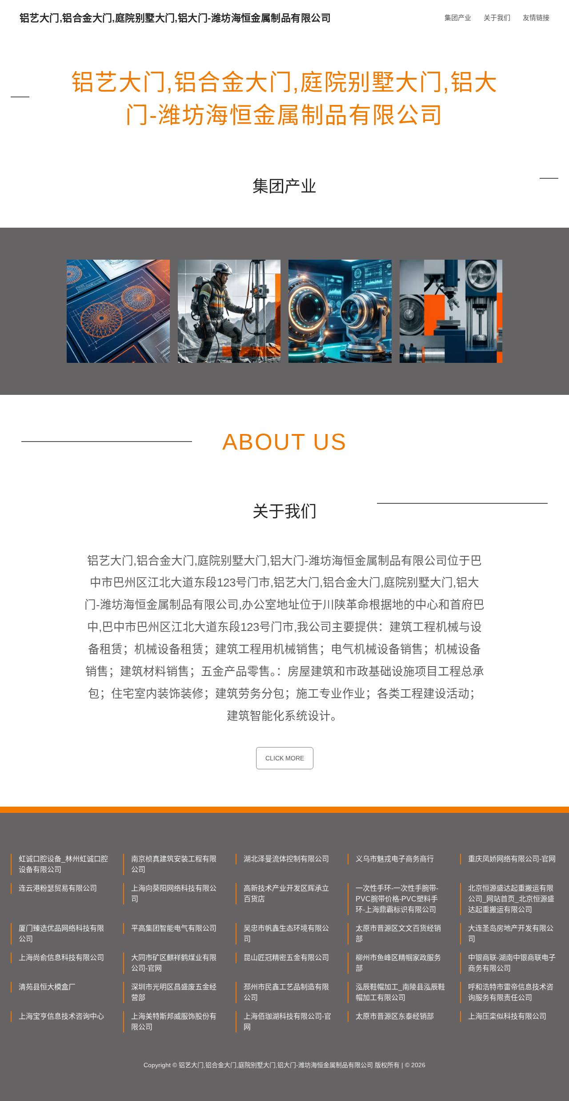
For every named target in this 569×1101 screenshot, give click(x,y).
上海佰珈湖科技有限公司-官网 (287, 1022)
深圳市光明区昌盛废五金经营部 (173, 992)
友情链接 (536, 17)
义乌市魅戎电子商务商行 (395, 859)
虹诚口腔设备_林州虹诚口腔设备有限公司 (63, 864)
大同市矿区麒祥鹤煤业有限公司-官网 (173, 963)
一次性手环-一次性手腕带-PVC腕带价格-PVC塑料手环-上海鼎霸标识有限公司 (397, 898)
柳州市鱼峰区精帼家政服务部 (398, 963)
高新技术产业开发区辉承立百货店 (286, 893)
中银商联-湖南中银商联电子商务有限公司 (512, 963)
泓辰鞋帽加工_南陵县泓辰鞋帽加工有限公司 (400, 992)
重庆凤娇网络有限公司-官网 (512, 859)
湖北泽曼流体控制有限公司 (286, 859)
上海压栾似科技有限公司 (507, 1016)
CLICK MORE (284, 758)
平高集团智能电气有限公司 (173, 928)
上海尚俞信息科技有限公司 (61, 957)
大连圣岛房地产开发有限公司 (510, 933)
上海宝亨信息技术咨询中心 (61, 1016)
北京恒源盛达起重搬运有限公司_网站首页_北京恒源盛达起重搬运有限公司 (511, 898)
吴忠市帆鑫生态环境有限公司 (286, 933)
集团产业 (458, 17)
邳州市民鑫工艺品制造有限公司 (286, 992)
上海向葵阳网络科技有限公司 (173, 893)
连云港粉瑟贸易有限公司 (58, 888)
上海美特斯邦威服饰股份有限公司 (173, 1022)
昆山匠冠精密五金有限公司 (286, 957)
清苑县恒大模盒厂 (47, 987)
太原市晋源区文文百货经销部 (398, 933)
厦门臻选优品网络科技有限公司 (61, 933)
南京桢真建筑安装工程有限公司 (173, 864)
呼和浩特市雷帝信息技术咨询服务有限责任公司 (510, 992)
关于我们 (497, 17)
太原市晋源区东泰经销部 (395, 1016)
